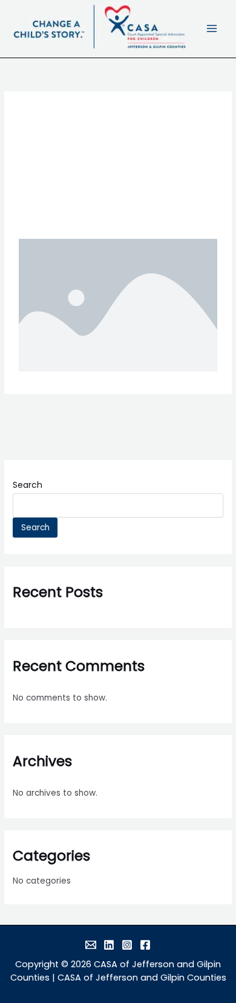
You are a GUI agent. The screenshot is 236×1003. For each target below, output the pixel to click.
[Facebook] (145, 944)
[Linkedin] (108, 944)
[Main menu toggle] (212, 28)
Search (27, 485)
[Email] (90, 944)
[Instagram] (127, 944)
